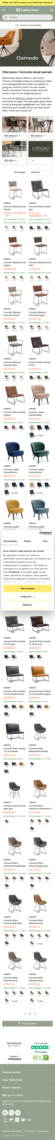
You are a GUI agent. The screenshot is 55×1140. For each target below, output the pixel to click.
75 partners (15, 572)
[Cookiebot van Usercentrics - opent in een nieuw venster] (39, 533)
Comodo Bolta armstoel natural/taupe (15, 864)
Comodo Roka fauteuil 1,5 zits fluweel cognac (40, 692)
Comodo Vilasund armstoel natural (12, 313)
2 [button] (30, 1014)
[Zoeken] (6, 17)
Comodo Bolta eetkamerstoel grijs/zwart (36, 979)
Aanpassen (25, 596)
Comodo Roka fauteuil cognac (14, 413)
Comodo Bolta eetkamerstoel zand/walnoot (36, 922)
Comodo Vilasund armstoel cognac (37, 313)
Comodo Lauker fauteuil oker (11, 528)
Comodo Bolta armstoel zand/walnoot (40, 807)
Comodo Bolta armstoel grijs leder (13, 921)
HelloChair (20, 1136)
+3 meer (39, 436)
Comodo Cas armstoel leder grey (15, 807)
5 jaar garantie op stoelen (31, 25)
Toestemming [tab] (10, 541)
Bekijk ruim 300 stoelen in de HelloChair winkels (26, 3)
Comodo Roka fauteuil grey (39, 207)
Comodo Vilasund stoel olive (40, 263)
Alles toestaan (28, 588)
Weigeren (27, 605)
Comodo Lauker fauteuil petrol (36, 528)
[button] (4, 10)
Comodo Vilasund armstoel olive (12, 363)
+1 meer (40, 944)
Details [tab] (27, 541)
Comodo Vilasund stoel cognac (15, 263)
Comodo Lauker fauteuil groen (36, 470)
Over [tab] (45, 541)
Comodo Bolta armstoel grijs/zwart (38, 864)
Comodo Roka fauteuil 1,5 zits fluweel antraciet (14, 750)
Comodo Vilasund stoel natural (15, 207)
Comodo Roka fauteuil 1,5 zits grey (14, 642)
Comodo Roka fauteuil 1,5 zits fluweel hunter (14, 692)
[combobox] (27, 17)
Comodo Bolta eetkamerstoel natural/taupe (11, 979)
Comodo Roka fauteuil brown (39, 363)
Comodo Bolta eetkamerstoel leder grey (38, 750)
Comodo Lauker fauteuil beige (36, 413)
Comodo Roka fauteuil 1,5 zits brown (39, 642)
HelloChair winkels (24, 98)
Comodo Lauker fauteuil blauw (11, 470)
